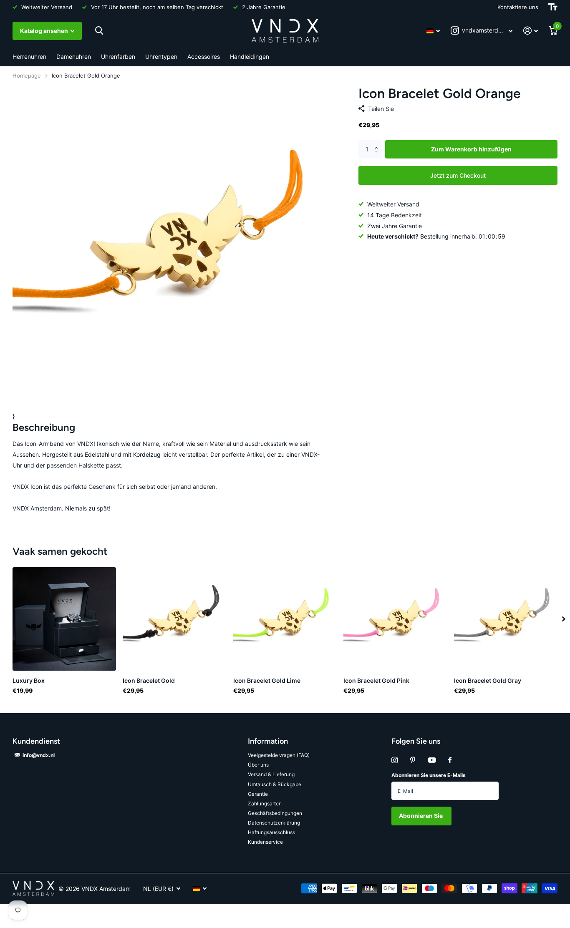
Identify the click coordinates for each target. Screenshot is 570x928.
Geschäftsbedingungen (275, 813)
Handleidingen (249, 56)
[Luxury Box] (64, 619)
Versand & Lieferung (271, 774)
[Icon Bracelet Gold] (174, 619)
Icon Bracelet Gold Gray (487, 680)
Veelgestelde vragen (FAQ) (279, 755)
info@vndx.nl (39, 755)
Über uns (258, 765)
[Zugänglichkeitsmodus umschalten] (552, 7)
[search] (99, 30)
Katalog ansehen (44, 30)
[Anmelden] (530, 30)
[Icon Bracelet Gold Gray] (505, 619)
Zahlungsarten (265, 803)
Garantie (258, 794)
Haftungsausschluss (271, 832)
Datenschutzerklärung (274, 823)
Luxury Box (29, 680)
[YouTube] (432, 760)
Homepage (27, 75)
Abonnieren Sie (421, 815)
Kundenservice (265, 842)
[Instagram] (394, 760)
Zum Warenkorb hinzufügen (471, 149)
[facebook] (449, 760)
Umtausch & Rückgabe (274, 784)
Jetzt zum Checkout (458, 175)
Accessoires (203, 56)
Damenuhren (73, 56)
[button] (378, 142)
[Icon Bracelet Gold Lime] (285, 619)
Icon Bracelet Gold (149, 680)
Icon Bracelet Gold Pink (376, 680)
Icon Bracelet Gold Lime (266, 680)
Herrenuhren (29, 56)
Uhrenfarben (118, 56)
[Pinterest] (413, 760)
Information (268, 741)
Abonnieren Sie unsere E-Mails (428, 775)
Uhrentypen (161, 56)
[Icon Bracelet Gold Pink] (395, 619)
